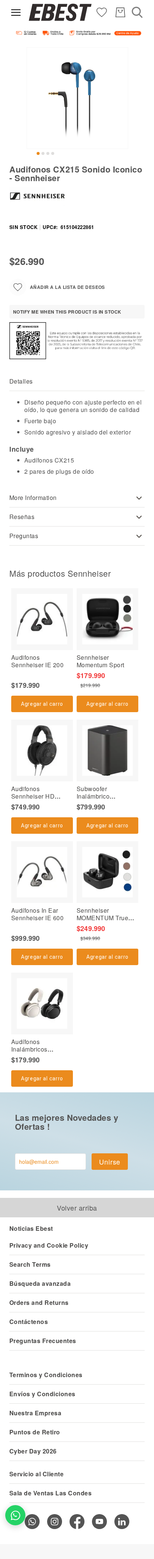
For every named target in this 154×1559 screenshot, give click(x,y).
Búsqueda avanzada (40, 1283)
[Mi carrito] (120, 12)
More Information (33, 497)
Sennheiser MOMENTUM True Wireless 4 (102, 918)
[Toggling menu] (16, 12)
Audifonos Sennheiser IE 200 (37, 661)
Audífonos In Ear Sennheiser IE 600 (37, 914)
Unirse (109, 1161)
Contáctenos (28, 1321)
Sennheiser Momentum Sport (100, 661)
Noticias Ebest (31, 1228)
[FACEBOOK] (77, 1521)
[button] (38, 153)
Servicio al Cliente (36, 1474)
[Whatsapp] (32, 1521)
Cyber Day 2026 (33, 1451)
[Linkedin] (121, 1521)
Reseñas (21, 516)
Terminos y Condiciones (46, 1374)
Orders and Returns (39, 1302)
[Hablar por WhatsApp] (15, 1515)
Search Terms (30, 1264)
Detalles (21, 381)
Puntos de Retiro (34, 1432)
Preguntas (23, 535)
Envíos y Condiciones (42, 1393)
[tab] (77, 381)
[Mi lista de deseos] (101, 11)
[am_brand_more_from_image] (42, 619)
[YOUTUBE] (99, 1521)
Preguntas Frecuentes (42, 1340)
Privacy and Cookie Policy (48, 1245)
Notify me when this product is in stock (67, 311)
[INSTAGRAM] (54, 1521)
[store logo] (60, 12)
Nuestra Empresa (35, 1413)
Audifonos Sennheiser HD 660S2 (33, 796)
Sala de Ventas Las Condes (50, 1493)
